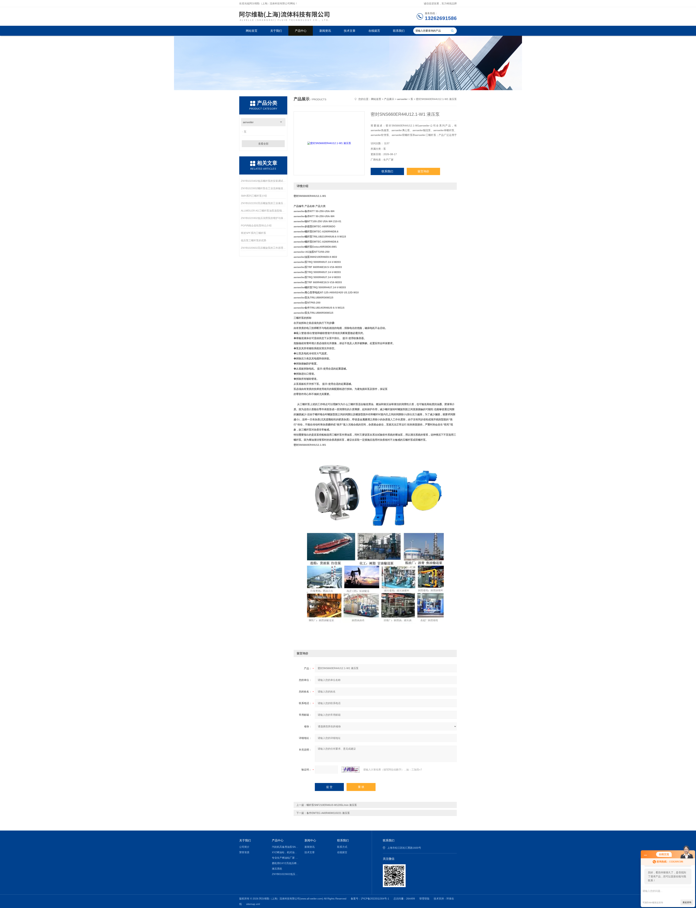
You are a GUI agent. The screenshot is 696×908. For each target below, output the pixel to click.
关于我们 (276, 30)
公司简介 (244, 846)
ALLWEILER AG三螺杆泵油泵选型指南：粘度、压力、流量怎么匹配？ (263, 210)
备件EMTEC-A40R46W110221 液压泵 (328, 812)
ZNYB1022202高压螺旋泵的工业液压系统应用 (263, 203)
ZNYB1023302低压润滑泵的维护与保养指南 (263, 218)
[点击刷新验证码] (350, 769)
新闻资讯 (325, 30)
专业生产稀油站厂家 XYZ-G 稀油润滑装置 (285, 857)
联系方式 (342, 846)
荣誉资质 (244, 852)
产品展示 (389, 99)
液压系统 (277, 868)
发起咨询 (687, 902)
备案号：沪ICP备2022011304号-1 (370, 898)
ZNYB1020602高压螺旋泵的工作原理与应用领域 (263, 247)
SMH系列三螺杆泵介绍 (254, 195)
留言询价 (423, 171)
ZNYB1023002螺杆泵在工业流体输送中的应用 (263, 188)
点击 (281, 122)
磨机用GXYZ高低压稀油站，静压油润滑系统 (285, 863)
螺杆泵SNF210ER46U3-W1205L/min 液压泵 (331, 805)
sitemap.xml (253, 904)
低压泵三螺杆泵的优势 (253, 240)
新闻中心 (310, 840)
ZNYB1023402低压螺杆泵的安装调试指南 (263, 180)
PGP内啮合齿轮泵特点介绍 (256, 225)
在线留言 (374, 30)
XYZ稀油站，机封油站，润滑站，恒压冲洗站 (285, 852)
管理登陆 (424, 898)
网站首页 (251, 30)
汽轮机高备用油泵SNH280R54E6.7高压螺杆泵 (285, 846)
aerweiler (248, 122)
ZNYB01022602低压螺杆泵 (285, 874)
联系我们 (399, 30)
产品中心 (300, 30)
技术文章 (349, 30)
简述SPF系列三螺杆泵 (253, 232)
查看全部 (263, 143)
